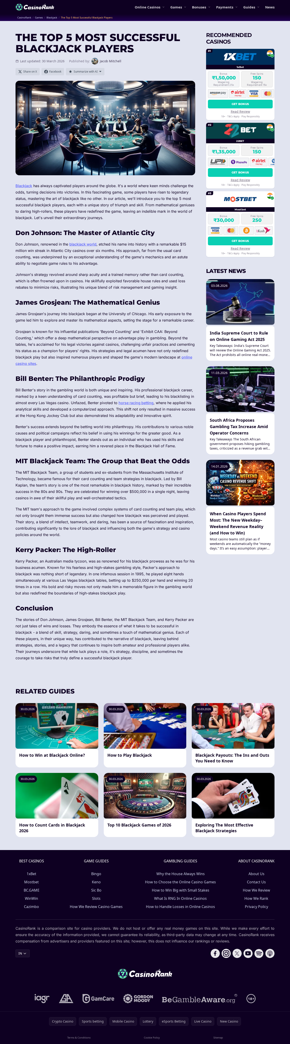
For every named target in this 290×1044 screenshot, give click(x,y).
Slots (96, 898)
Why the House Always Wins (180, 873)
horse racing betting (136, 402)
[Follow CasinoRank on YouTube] (248, 953)
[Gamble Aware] (199, 998)
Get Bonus (240, 104)
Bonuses (199, 7)
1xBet (31, 873)
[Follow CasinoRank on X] (237, 953)
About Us (256, 873)
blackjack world (82, 244)
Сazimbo (31, 906)
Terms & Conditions (79, 1037)
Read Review (240, 111)
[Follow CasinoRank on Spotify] (259, 953)
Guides (249, 7)
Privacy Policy (256, 906)
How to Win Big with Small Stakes (180, 890)
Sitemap (218, 1037)
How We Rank (256, 898)
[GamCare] (98, 998)
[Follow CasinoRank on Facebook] (215, 953)
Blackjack (24, 185)
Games (176, 7)
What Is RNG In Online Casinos (180, 898)
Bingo (96, 873)
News (269, 7)
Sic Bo (96, 890)
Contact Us (256, 881)
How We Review (256, 890)
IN (20, 953)
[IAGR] (42, 998)
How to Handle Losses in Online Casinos (180, 906)
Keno (96, 881)
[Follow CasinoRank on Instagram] (226, 953)
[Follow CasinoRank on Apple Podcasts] (269, 953)
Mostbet (31, 881)
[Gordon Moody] (138, 998)
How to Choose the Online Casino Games (180, 881)
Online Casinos (147, 7)
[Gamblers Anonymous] (66, 998)
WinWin (31, 898)
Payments (224, 7)
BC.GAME (31, 890)
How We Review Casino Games (96, 906)
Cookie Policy (152, 1037)
